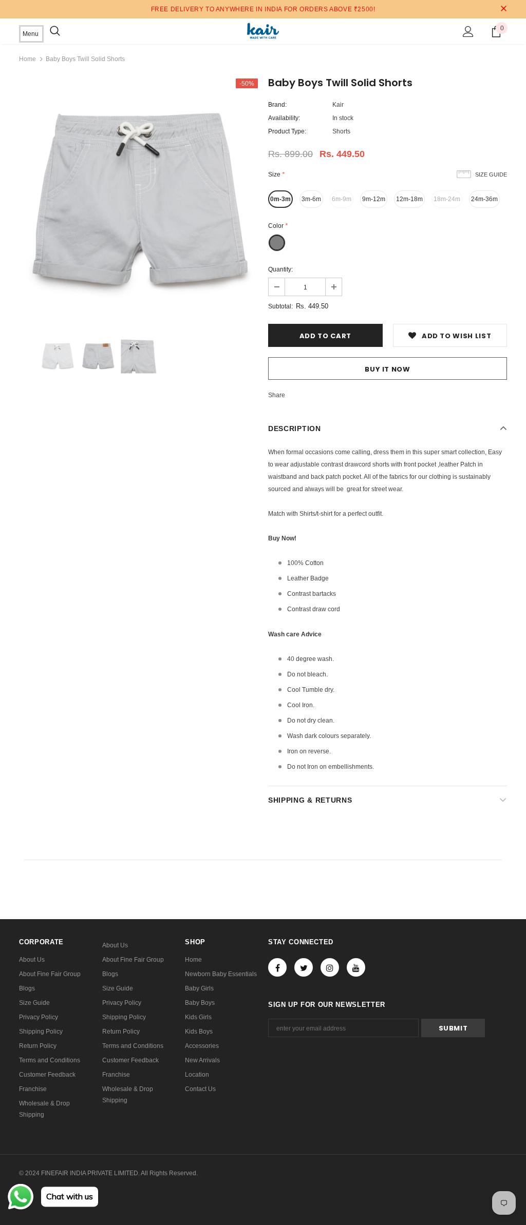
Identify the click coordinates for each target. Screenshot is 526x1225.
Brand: (277, 104)
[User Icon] (468, 31)
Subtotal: (280, 306)
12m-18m (409, 199)
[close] (503, 9)
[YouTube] (356, 967)
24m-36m (484, 199)
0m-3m (280, 199)
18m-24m (447, 199)
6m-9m (341, 199)
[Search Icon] (55, 31)
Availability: (284, 118)
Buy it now (387, 369)
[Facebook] (277, 967)
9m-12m (373, 199)
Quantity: (280, 269)
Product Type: (287, 131)
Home (27, 59)
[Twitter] (303, 967)
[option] (138, 198)
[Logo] (263, 31)
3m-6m (311, 199)
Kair (338, 104)
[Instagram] (330, 967)
